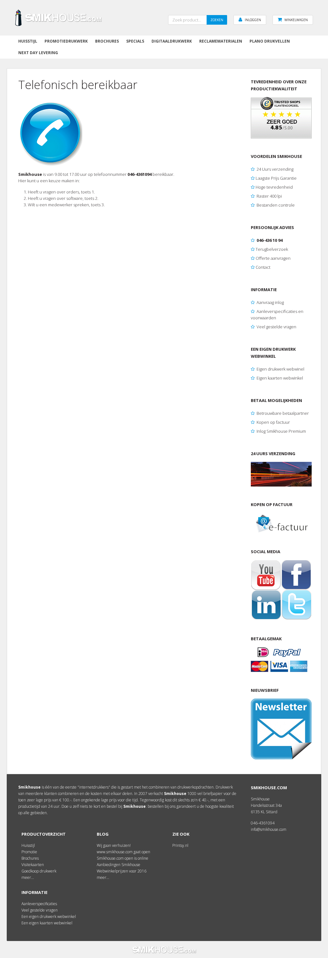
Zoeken (216, 20)
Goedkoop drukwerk (38, 871)
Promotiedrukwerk (66, 41)
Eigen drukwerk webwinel (280, 369)
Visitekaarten (32, 864)
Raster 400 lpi (269, 196)
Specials (135, 41)
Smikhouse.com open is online (122, 858)
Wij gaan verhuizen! (114, 845)
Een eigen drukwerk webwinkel (48, 916)
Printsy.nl (180, 845)
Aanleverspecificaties (39, 903)
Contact (263, 267)
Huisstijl (27, 41)
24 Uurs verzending (275, 169)
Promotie (29, 852)
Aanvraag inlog (270, 302)
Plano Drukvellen (270, 41)
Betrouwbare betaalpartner (283, 413)
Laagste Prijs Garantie (276, 178)
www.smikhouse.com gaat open (123, 852)
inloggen (253, 20)
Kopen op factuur (273, 422)
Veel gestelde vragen (276, 327)
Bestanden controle (276, 205)
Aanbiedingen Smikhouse (118, 864)
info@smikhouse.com (268, 829)
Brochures (107, 41)
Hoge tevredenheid (274, 187)
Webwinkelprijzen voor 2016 (121, 871)
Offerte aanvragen (273, 258)
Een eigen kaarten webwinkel (46, 923)
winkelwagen (296, 20)
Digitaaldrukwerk (172, 41)
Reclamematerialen (220, 41)
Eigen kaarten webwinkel (279, 378)
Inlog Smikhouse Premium (281, 431)
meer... (27, 877)
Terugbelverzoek (272, 249)
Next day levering (38, 52)
